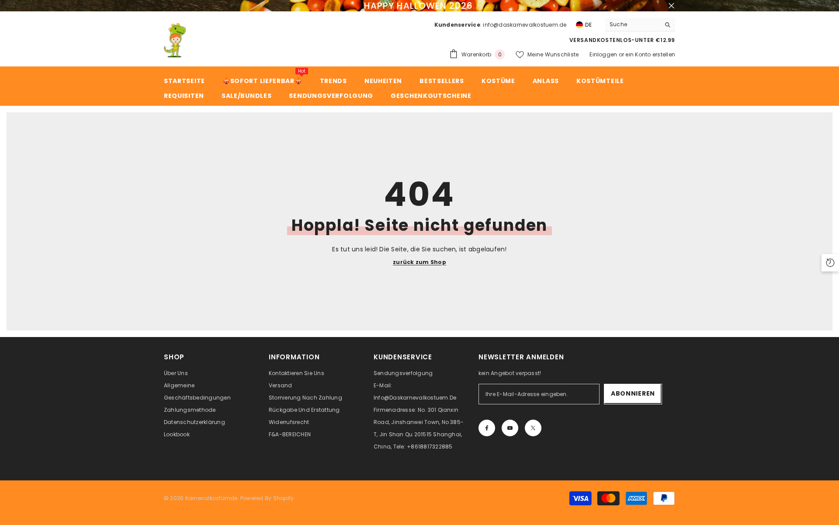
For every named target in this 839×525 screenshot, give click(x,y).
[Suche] (640, 24)
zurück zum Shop (419, 262)
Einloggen (603, 54)
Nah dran (671, 6)
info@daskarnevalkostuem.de (524, 24)
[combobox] (632, 24)
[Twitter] (533, 428)
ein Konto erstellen (650, 54)
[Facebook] (486, 428)
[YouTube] (510, 428)
